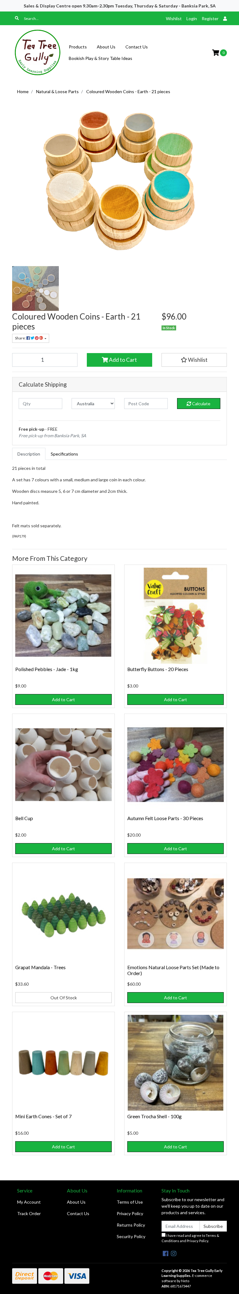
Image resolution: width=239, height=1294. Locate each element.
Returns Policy (131, 1225)
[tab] (28, 454)
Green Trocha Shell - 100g (154, 1116)
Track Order (29, 1213)
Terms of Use (130, 1202)
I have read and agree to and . (190, 1238)
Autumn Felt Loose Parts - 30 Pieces (165, 818)
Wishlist (174, 18)
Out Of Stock (63, 997)
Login (191, 18)
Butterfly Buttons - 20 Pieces (157, 669)
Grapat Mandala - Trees (40, 967)
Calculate (200, 403)
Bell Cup (24, 818)
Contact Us (136, 46)
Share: (20, 338)
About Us (106, 46)
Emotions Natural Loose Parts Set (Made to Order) (173, 970)
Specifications (64, 453)
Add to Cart (122, 359)
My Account (29, 1202)
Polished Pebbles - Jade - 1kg (46, 669)
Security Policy (131, 1236)
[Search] (16, 18)
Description (28, 453)
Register (210, 18)
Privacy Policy (130, 1213)
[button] (194, 360)
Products (78, 46)
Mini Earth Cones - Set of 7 (43, 1116)
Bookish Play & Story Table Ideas (100, 58)
